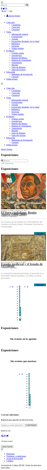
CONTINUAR (31, 425)
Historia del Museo (19, 58)
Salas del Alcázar (18, 70)
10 (20, 308)
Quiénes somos (17, 53)
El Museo (10, 51)
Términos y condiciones (16, 456)
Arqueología (16, 62)
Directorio (10, 454)
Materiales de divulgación (22, 74)
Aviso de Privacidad (14, 458)
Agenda (14, 39)
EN (11, 11)
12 (20, 313)
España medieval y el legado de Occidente (22, 265)
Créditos (9, 461)
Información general (19, 34)
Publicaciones (12, 79)
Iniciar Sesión (14, 16)
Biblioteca (15, 44)
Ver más (40, 233)
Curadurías (15, 25)
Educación (10, 72)
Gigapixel (15, 29)
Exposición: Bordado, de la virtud (25, 41)
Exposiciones (16, 37)
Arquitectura (16, 55)
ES (5, 11)
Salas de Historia (18, 67)
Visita (8, 32)
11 (20, 310)
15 (20, 320)
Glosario (15, 77)
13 (20, 315)
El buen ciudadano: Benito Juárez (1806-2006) (19, 213)
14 (20, 317)
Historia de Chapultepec (21, 60)
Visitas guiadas (17, 48)
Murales (14, 65)
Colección (10, 22)
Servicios (15, 46)
